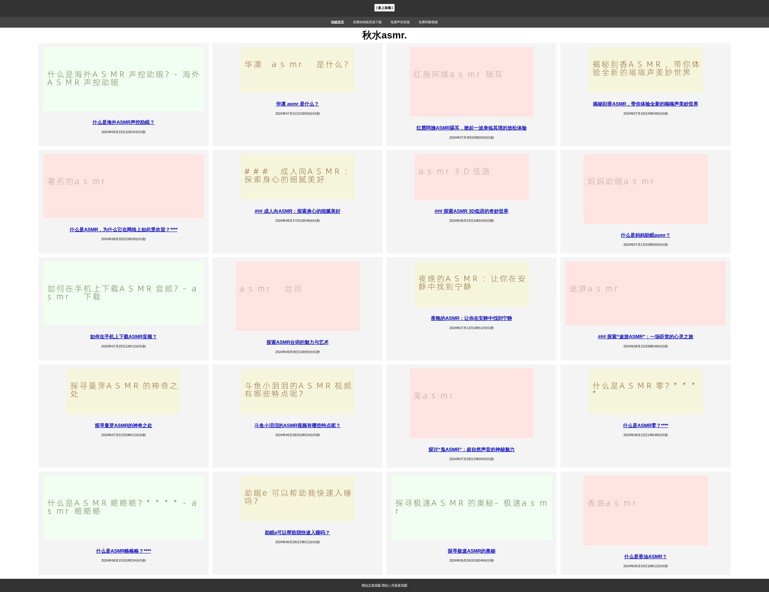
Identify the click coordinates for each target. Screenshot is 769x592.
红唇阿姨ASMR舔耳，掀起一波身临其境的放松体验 (472, 127)
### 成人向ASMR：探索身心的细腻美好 (297, 211)
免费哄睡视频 (428, 22)
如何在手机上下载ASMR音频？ (123, 336)
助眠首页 (337, 22)
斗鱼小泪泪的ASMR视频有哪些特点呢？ (298, 425)
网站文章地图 (371, 585)
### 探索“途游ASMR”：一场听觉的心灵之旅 (645, 336)
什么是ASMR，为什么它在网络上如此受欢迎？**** (123, 229)
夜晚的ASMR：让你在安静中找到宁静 (471, 318)
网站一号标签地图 (394, 585)
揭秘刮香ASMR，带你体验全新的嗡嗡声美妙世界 (645, 103)
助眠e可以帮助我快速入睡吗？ (297, 532)
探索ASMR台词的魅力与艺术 (298, 342)
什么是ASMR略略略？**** (123, 551)
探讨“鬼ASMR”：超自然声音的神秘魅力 (472, 449)
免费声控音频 (400, 22)
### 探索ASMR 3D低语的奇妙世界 (471, 211)
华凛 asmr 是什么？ (297, 103)
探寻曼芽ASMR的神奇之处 (123, 425)
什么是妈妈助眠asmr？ (645, 235)
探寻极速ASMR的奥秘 (471, 551)
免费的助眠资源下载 (367, 22)
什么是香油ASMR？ (645, 556)
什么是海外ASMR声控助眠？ (124, 122)
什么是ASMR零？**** (645, 425)
